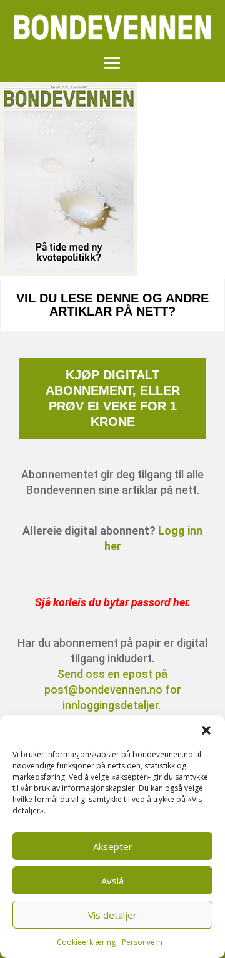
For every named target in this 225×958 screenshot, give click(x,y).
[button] (206, 730)
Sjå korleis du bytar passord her (111, 602)
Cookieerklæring (86, 942)
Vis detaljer (112, 915)
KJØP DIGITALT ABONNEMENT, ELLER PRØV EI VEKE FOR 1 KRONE (113, 398)
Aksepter (112, 846)
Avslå (112, 880)
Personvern (142, 942)
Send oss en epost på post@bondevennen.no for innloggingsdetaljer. (112, 689)
